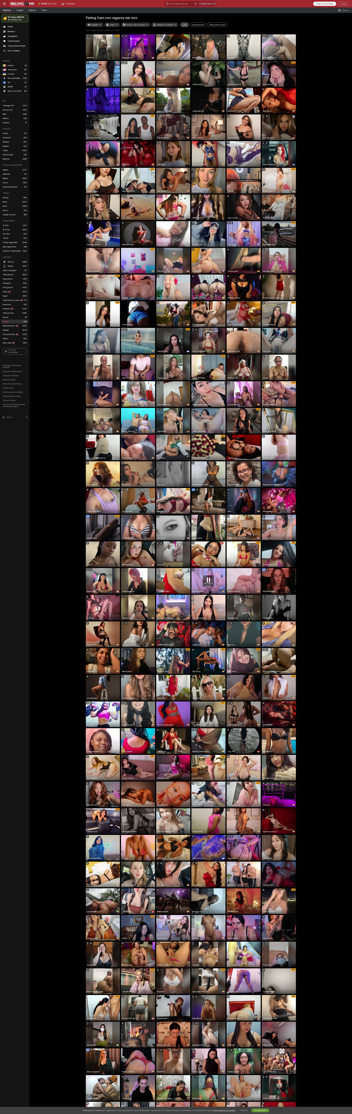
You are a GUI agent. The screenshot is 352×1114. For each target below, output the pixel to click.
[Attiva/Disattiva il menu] (4, 3)
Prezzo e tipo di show (136, 25)
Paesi (112, 25)
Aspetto (95, 25)
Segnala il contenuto (11, 376)
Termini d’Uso (8, 388)
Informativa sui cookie (224, 1110)
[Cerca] (196, 4)
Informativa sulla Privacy (12, 384)
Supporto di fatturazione (12, 371)
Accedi (344, 4)
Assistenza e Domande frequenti (12, 366)
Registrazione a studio (12, 396)
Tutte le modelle (9, 400)
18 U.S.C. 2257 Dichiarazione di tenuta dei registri (14, 405)
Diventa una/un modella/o (13, 392)
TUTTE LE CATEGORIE (13, 351)
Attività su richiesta (165, 25)
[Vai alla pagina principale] (22, 3)
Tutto (184, 25)
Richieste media (9, 380)
